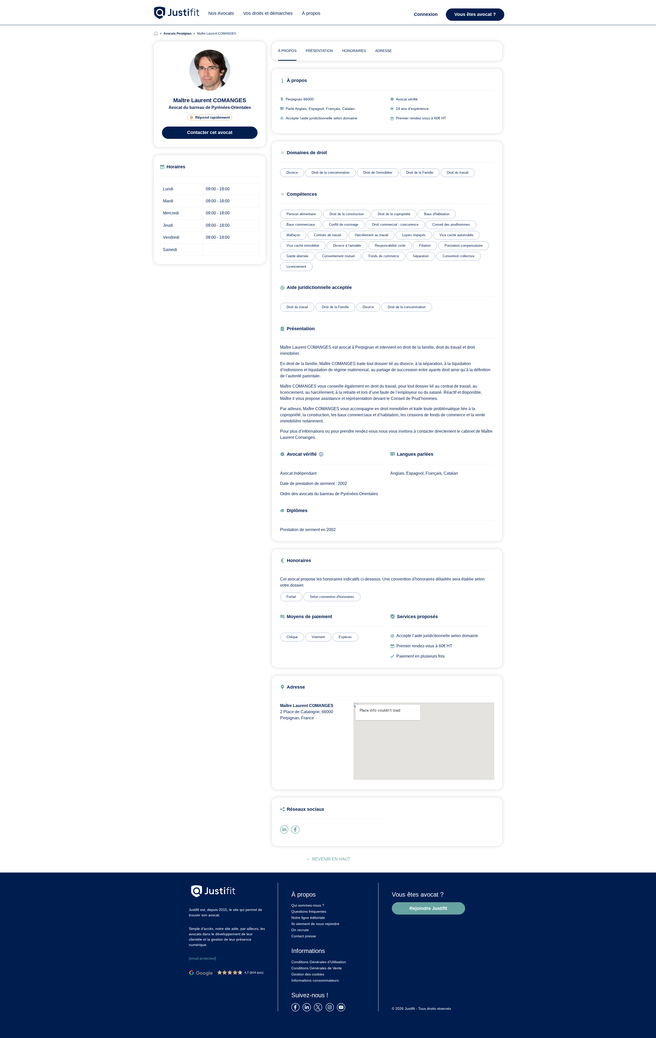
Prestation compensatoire (464, 245)
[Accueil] (158, 33)
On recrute (300, 930)
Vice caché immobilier (302, 245)
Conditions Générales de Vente (316, 968)
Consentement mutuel (338, 256)
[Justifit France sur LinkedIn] (308, 1007)
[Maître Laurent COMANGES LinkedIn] (285, 829)
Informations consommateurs (315, 980)
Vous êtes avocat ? (475, 14)
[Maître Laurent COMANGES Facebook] (296, 829)
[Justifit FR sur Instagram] (331, 1007)
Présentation (319, 51)
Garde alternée (297, 256)
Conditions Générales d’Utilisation (318, 962)
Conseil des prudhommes (451, 224)
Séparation (421, 256)
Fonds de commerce (383, 256)
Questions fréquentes (308, 911)
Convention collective (458, 256)
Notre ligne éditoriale (308, 918)
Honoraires (354, 51)
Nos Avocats (221, 13)
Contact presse (303, 936)
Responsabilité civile (390, 245)
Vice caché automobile (456, 235)
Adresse (383, 51)
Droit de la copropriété (394, 214)
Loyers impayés (414, 235)
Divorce (292, 172)
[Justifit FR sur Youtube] (342, 1007)
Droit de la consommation (331, 172)
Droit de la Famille (419, 172)
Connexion (426, 14)
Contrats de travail (327, 235)
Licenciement (296, 266)
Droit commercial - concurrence (395, 224)
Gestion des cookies (307, 974)
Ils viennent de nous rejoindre (315, 924)
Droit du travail (457, 172)
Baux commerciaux (300, 224)
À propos (311, 13)
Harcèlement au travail (371, 235)
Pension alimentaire (301, 214)
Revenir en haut (331, 859)
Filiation (425, 245)
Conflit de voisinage (343, 224)
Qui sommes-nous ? (307, 905)
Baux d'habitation (436, 214)
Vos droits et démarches (268, 13)
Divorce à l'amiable (347, 245)
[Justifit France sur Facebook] (296, 1007)
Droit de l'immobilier (377, 172)
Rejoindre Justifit (428, 908)
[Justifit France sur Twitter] (319, 1007)
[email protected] (202, 958)
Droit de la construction (347, 214)
